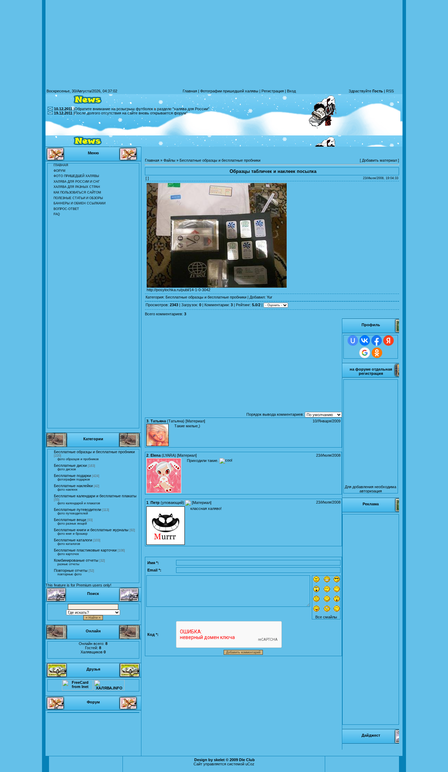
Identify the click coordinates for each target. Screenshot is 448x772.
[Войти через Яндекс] (388, 340)
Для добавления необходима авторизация (370, 489)
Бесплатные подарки (72, 475)
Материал (195, 421)
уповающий (172, 502)
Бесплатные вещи (70, 520)
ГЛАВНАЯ (61, 165)
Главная (190, 91)
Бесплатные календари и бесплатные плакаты (95, 496)
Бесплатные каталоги (73, 540)
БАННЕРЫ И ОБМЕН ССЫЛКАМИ (79, 203)
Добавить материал (379, 160)
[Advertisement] (224, 131)
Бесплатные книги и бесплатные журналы (91, 530)
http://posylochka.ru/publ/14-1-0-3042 (178, 290)
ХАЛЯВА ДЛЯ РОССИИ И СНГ (77, 181)
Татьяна (175, 421)
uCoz (249, 764)
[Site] (188, 502)
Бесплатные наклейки (73, 486)
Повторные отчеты (71, 570)
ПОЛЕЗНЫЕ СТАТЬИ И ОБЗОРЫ (78, 198)
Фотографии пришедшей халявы (229, 91)
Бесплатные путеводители (77, 509)
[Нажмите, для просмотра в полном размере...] (217, 286)
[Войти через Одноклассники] (377, 353)
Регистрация (272, 91)
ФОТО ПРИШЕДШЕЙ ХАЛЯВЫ (76, 176)
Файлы (169, 160)
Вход (291, 91)
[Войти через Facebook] (376, 340)
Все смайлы (326, 617)
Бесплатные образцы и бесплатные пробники (94, 452)
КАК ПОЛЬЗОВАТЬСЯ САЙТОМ (77, 192)
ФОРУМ (59, 171)
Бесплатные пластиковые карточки (85, 550)
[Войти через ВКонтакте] (364, 340)
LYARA (169, 455)
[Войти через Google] (364, 352)
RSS (390, 91)
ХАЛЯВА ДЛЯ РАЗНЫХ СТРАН (77, 187)
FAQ (57, 214)
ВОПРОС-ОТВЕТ (66, 209)
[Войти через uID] (353, 340)
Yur (269, 297)
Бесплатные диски (70, 465)
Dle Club (247, 760)
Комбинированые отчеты (76, 560)
